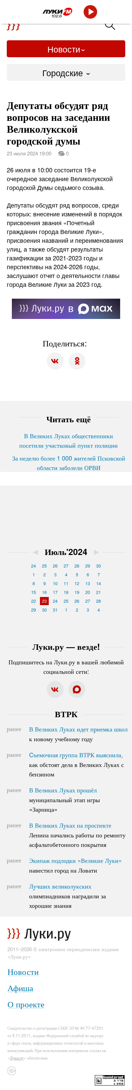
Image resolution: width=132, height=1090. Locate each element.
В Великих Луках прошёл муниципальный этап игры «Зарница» (64, 799)
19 (76, 592)
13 (87, 583)
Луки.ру (17, 1058)
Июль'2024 (66, 552)
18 (66, 592)
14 (98, 583)
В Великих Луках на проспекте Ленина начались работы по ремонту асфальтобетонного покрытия (77, 835)
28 (76, 565)
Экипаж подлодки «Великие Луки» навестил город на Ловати (75, 865)
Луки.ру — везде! (66, 646)
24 (33, 565)
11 (66, 583)
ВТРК (66, 714)
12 (76, 583)
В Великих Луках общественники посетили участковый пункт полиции (68, 440)
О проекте (25, 1004)
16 (44, 592)
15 (33, 592)
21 (98, 592)
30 (98, 565)
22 (33, 601)
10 (55, 583)
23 (44, 601)
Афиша (20, 987)
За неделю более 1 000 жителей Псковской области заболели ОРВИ (68, 462)
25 (44, 565)
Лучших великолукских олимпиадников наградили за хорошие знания (67, 896)
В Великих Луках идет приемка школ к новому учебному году (78, 734)
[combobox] (66, 72)
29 (87, 565)
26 (55, 565)
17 (55, 592)
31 (55, 609)
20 (87, 592)
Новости (63, 49)
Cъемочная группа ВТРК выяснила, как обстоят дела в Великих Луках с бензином (76, 764)
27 (66, 565)
